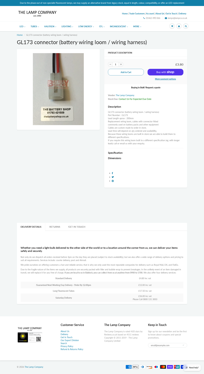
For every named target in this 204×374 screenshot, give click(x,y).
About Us (65, 331)
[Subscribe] (183, 345)
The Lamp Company (125, 95)
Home (20, 35)
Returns (54, 226)
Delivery (64, 334)
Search (64, 343)
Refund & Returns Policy (72, 349)
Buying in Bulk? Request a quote (145, 87)
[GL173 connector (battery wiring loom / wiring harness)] (58, 89)
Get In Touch (76, 226)
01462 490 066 (153, 18)
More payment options (165, 79)
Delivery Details (31, 226)
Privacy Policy (67, 346)
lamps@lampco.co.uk (177, 18)
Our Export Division (70, 340)
